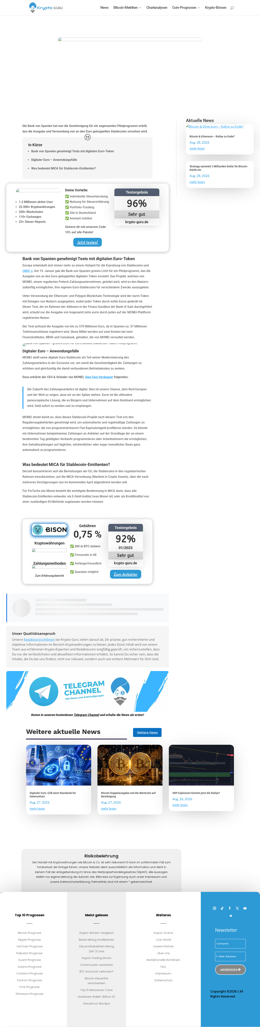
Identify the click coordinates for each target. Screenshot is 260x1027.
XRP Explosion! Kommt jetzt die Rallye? (196, 793)
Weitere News (147, 732)
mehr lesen (197, 148)
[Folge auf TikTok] (222, 908)
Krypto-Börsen (215, 8)
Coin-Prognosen (184, 8)
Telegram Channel (86, 715)
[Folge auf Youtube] (245, 908)
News (104, 8)
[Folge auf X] (237, 908)
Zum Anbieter (125, 574)
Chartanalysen (156, 8)
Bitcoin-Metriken (125, 8)
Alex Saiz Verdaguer (99, 377)
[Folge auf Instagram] (214, 908)
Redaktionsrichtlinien (39, 639)
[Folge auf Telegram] (230, 916)
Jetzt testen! (87, 242)
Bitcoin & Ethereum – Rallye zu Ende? (212, 136)
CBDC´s (27, 271)
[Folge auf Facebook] (230, 908)
